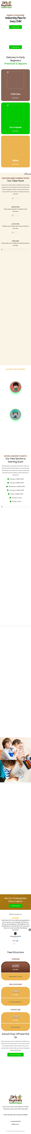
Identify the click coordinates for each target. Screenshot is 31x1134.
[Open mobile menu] (29, 4)
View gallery (15, 905)
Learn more (15, 27)
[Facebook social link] (15, 1127)
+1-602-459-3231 (15, 1121)
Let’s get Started (15, 1054)
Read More (15, 98)
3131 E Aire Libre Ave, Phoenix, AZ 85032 (15, 1114)
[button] (1, 929)
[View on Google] (15, 933)
